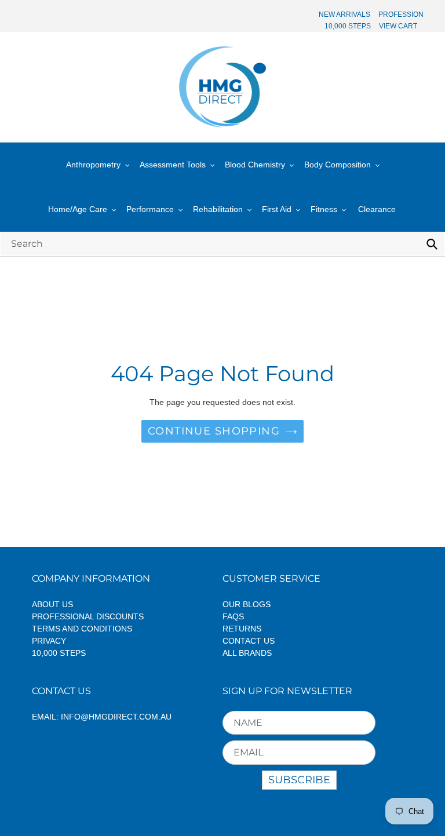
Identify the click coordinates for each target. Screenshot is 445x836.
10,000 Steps (59, 653)
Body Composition (337, 164)
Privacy (49, 640)
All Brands (247, 653)
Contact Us (248, 640)
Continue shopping (214, 431)
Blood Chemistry (255, 164)
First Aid (276, 209)
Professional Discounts (88, 616)
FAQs (233, 616)
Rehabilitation (218, 209)
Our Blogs (246, 604)
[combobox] (222, 243)
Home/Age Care (77, 209)
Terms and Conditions (82, 628)
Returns (241, 628)
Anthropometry (93, 164)
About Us (52, 604)
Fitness (324, 209)
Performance (150, 209)
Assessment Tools (173, 164)
